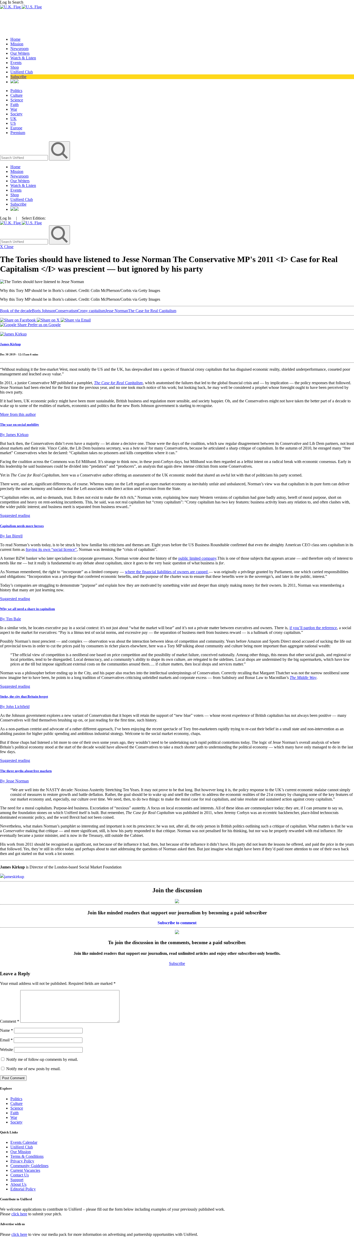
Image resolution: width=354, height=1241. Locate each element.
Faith (14, 104)
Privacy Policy (22, 1161)
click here (19, 1214)
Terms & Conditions (27, 1156)
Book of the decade (16, 311)
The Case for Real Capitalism (152, 311)
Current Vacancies (25, 1170)
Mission (16, 44)
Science (16, 100)
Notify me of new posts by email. (33, 1069)
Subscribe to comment (177, 923)
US (13, 123)
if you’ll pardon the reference (313, 628)
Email (6, 1040)
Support (16, 1179)
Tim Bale (10, 619)
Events (16, 62)
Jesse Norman (116, 311)
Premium (17, 132)
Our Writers (20, 53)
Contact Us (19, 1175)
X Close (6, 246)
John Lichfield (15, 706)
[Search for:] (24, 157)
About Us (18, 1184)
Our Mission (20, 1151)
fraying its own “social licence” (51, 549)
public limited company (197, 558)
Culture (16, 95)
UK (13, 118)
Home (15, 39)
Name (6, 1030)
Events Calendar (23, 1142)
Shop (14, 67)
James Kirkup (10, 344)
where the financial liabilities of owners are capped (167, 572)
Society (16, 114)
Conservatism (66, 311)
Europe (16, 128)
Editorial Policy (23, 1189)
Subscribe (18, 76)
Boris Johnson (43, 311)
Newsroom (19, 48)
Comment (9, 1021)
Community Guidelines (29, 1165)
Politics (16, 90)
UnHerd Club (21, 72)
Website (6, 1049)
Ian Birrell (11, 536)
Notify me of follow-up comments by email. (42, 1059)
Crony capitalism (91, 311)
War (13, 109)
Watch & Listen (23, 58)
